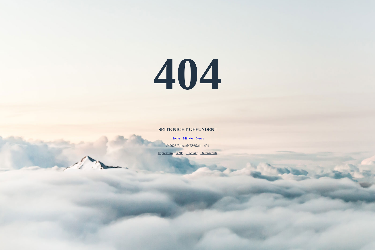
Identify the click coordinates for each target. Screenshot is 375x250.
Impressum (165, 153)
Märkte (188, 138)
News (200, 138)
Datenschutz (209, 153)
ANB (179, 153)
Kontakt (191, 153)
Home (175, 138)
